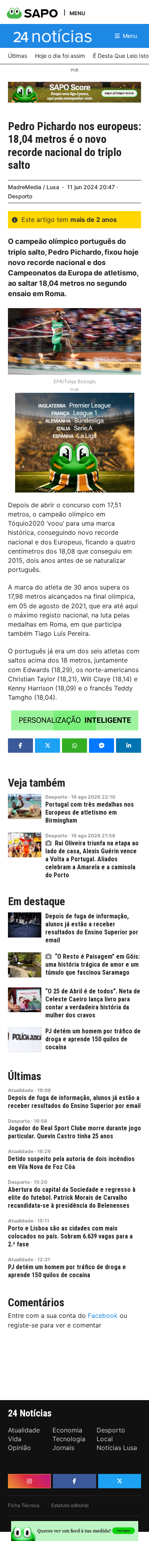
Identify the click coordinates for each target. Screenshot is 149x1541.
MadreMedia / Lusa (33, 187)
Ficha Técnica (23, 1505)
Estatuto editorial (70, 1505)
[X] (119, 1481)
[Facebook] (74, 1481)
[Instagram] (29, 1481)
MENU (77, 13)
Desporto (20, 196)
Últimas (24, 1076)
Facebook (103, 1315)
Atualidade (20, 1090)
